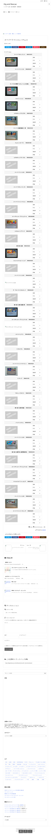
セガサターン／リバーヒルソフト (12, 576)
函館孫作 (44, 530)
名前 (5, 635)
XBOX (14, 764)
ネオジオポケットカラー (27, 773)
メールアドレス (22, 635)
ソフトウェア (12, 11)
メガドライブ (41, 777)
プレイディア (23, 777)
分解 (38, 779)
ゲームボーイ (22, 766)
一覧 (44, 526)
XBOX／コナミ (8, 562)
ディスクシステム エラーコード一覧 (12, 805)
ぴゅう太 (25, 764)
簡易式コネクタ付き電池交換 (10, 793)
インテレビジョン (32, 764)
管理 (43, 779)
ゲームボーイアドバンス (31, 766)
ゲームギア (15, 766)
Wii (6, 764)
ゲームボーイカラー (42, 766)
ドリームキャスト (25, 770)
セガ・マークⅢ (8, 770)
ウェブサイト (7, 640)
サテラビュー (8, 768)
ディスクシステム (16, 770)
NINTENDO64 (20, 762)
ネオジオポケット (16, 773)
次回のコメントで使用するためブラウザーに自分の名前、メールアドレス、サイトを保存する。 (24, 645)
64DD (10, 762)
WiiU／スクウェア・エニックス (19, 590)
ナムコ (18, 11)
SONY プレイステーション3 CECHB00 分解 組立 (14, 790)
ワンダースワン (8, 779)
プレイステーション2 (23, 775)
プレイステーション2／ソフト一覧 (19, 567)
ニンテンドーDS (42, 770)
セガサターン (41, 768)
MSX (14, 762)
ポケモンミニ (32, 777)
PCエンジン (31, 762)
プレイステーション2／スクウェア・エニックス (14, 795)
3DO (6, 762)
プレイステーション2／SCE (10, 797)
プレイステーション (9, 775)
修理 (33, 779)
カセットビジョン (41, 764)
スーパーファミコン (38, 526)
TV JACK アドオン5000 (40, 762)
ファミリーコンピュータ (40, 773)
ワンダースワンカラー (19, 779)
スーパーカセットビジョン (19, 768)
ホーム (6, 11)
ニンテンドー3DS (33, 770)
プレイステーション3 (37, 775)
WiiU (10, 764)
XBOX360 (19, 764)
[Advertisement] (25, 23)
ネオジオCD (7, 773)
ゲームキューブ (8, 766)
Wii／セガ (14, 581)
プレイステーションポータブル (11, 777)
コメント (6, 622)
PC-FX (26, 762)
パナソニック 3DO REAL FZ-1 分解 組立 (12, 808)
